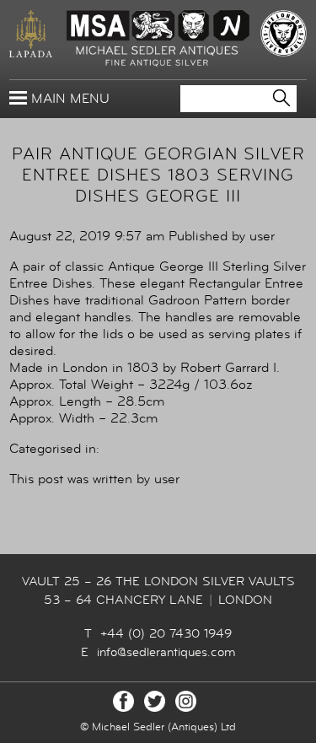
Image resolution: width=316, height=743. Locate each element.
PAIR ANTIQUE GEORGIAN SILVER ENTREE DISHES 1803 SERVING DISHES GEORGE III (158, 175)
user (262, 236)
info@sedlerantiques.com (166, 652)
